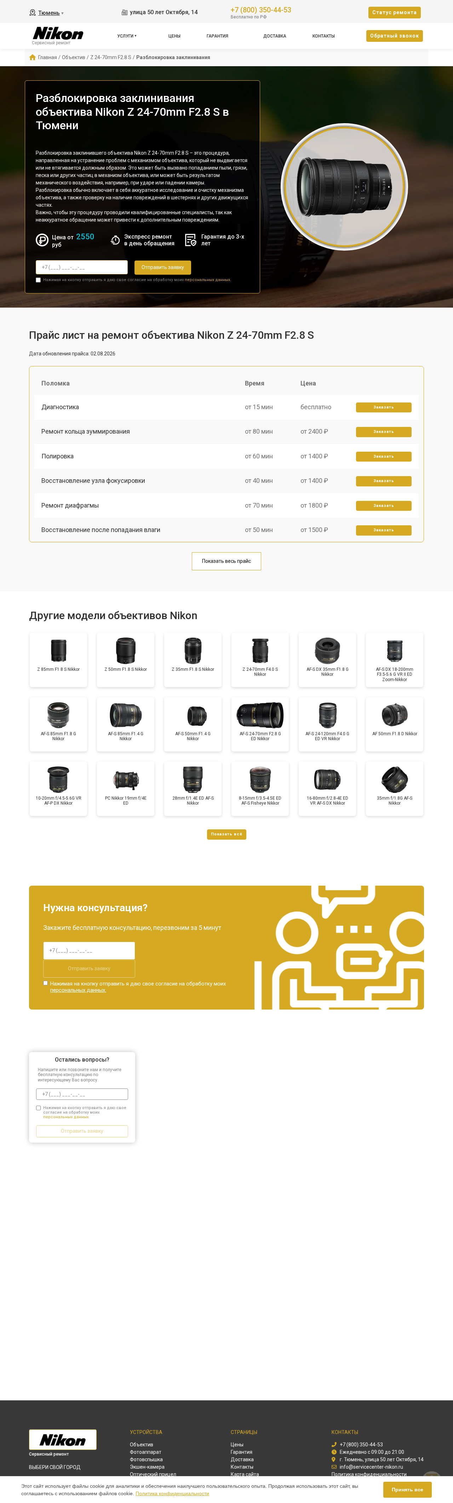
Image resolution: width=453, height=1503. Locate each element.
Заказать (383, 407)
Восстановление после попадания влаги (100, 529)
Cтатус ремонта (394, 12)
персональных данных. (208, 280)
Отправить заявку (163, 267)
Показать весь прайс (226, 561)
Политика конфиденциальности (172, 1493)
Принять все (407, 1489)
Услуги (125, 36)
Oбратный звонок (394, 36)
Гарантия (217, 36)
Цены (174, 36)
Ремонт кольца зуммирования (85, 431)
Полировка (57, 456)
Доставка (274, 36)
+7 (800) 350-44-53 (261, 9)
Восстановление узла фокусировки (93, 480)
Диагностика (60, 407)
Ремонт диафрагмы (70, 505)
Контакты (323, 36)
